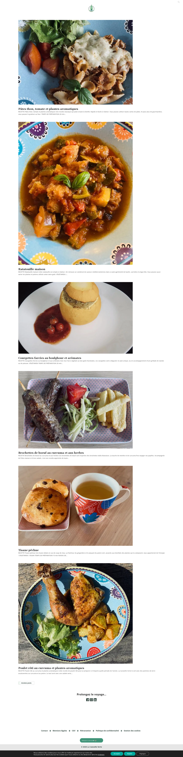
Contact (166, 2)
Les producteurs (135, 8)
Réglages (142, 754)
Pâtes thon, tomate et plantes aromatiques (48, 109)
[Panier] (175, 2)
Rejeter (129, 754)
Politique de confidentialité (107, 731)
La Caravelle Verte (94, 747)
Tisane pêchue (28, 550)
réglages (101, 755)
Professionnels (157, 2)
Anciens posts (26, 683)
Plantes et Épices (26, 8)
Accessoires (69, 8)
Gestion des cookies (132, 731)
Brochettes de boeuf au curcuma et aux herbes (51, 453)
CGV (73, 731)
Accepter (117, 754)
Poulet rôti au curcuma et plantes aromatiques (51, 668)
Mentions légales (60, 731)
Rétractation (85, 731)
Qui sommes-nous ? (112, 9)
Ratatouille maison (31, 269)
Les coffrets (47, 8)
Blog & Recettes (157, 8)
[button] (179, 2)
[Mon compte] (171, 2)
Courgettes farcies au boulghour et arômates (49, 358)
